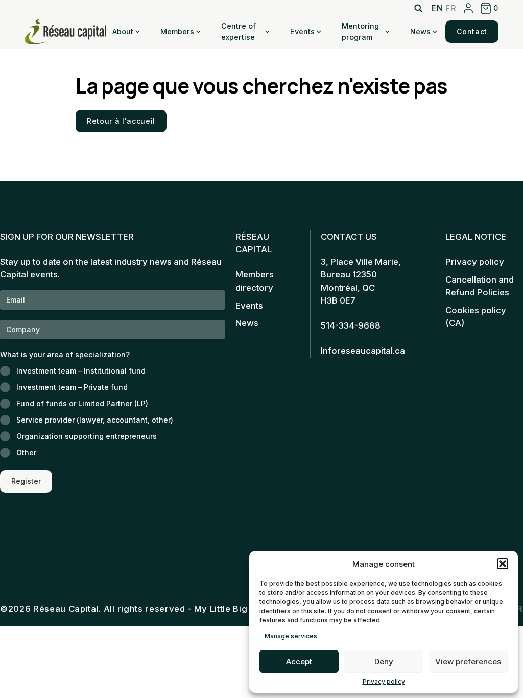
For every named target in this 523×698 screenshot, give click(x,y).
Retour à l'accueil (121, 121)
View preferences (468, 661)
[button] (502, 564)
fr (450, 8)
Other (26, 452)
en (437, 8)
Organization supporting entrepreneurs (86, 436)
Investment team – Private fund (72, 387)
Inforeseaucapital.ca (363, 350)
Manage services (291, 636)
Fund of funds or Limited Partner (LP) (82, 403)
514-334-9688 (351, 325)
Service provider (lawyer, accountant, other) (94, 419)
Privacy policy (384, 681)
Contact (472, 31)
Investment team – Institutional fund (81, 370)
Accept (299, 661)
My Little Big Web (231, 608)
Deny (383, 661)
